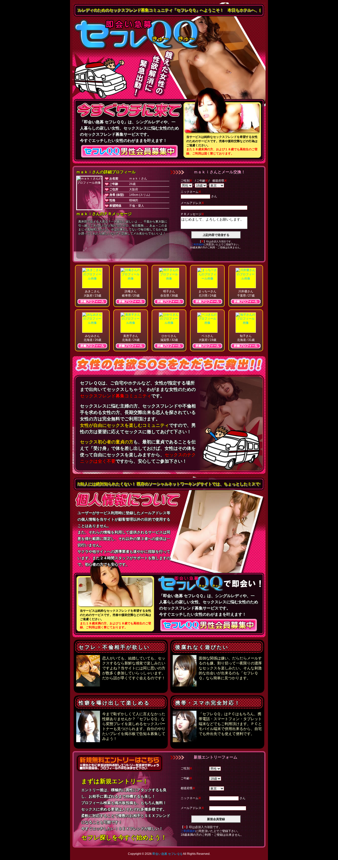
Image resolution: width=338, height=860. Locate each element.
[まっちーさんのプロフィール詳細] (207, 278)
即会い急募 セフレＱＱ (137, 35)
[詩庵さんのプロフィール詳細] (131, 278)
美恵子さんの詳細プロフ (130, 345)
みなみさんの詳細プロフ (92, 345)
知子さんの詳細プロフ (246, 345)
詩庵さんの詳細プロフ (130, 301)
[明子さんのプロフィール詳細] (169, 278)
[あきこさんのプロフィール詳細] (92, 278)
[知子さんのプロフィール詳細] (246, 322)
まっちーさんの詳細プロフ (207, 301)
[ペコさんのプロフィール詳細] (207, 322)
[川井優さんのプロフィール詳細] (246, 278)
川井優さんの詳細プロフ (246, 301)
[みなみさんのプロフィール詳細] (92, 322)
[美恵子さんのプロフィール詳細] (131, 322)
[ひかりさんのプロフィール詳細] (169, 322)
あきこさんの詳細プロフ (92, 301)
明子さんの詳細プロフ (169, 301)
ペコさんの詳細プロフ (207, 345)
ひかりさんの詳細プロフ (169, 345)
